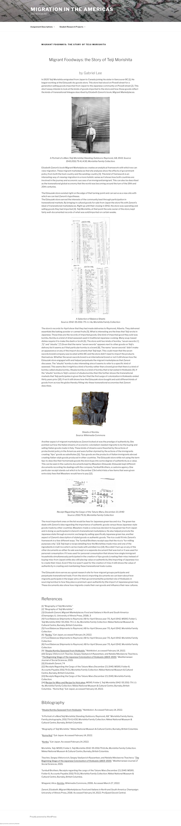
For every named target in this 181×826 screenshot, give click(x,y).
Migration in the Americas (72, 9)
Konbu (48, 634)
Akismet (17, 823)
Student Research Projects (71, 27)
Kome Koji (47, 735)
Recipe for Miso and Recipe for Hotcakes (65, 682)
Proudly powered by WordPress (43, 817)
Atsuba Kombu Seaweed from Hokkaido (65, 650)
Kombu (60, 783)
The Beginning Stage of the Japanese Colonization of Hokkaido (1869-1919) (79, 657)
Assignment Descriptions (41, 27)
